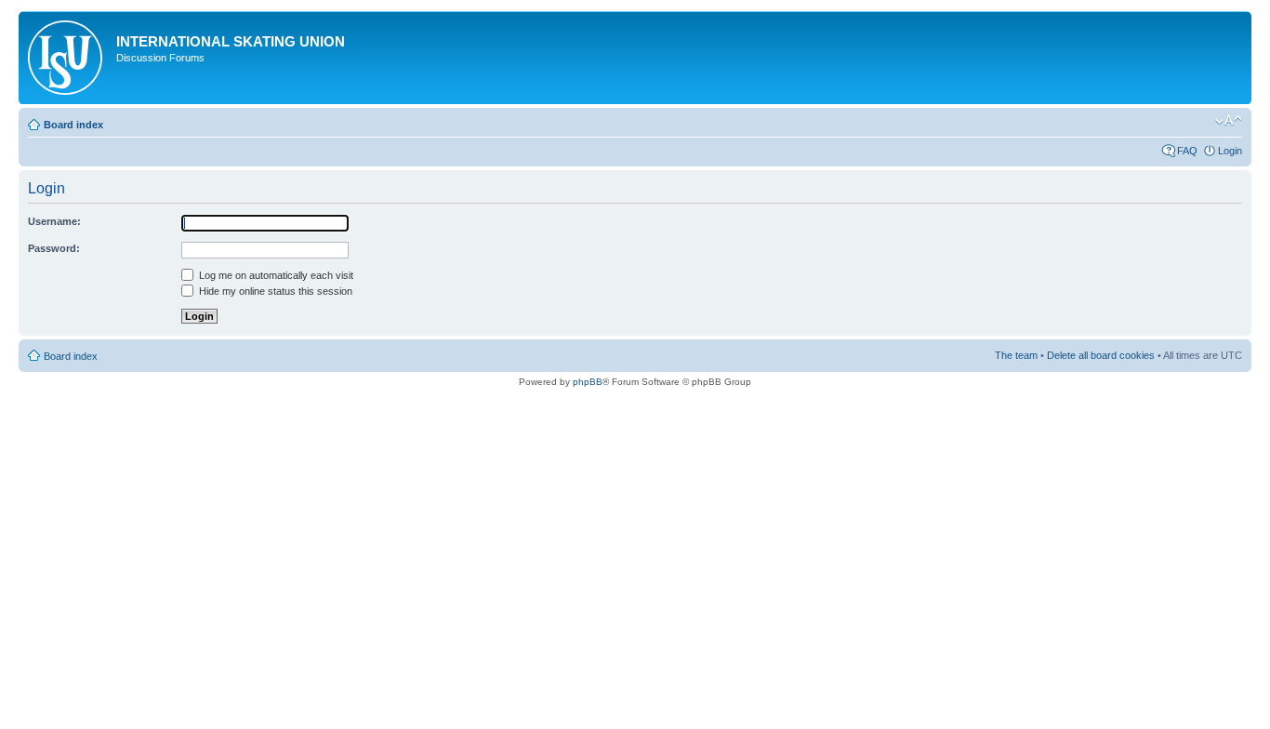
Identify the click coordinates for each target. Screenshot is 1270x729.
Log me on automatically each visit (274, 275)
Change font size (1228, 121)
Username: (54, 221)
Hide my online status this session (274, 291)
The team (1016, 355)
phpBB (587, 382)
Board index (73, 124)
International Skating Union (230, 41)
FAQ (1187, 150)
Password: (54, 248)
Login (1230, 150)
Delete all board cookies (1101, 355)
